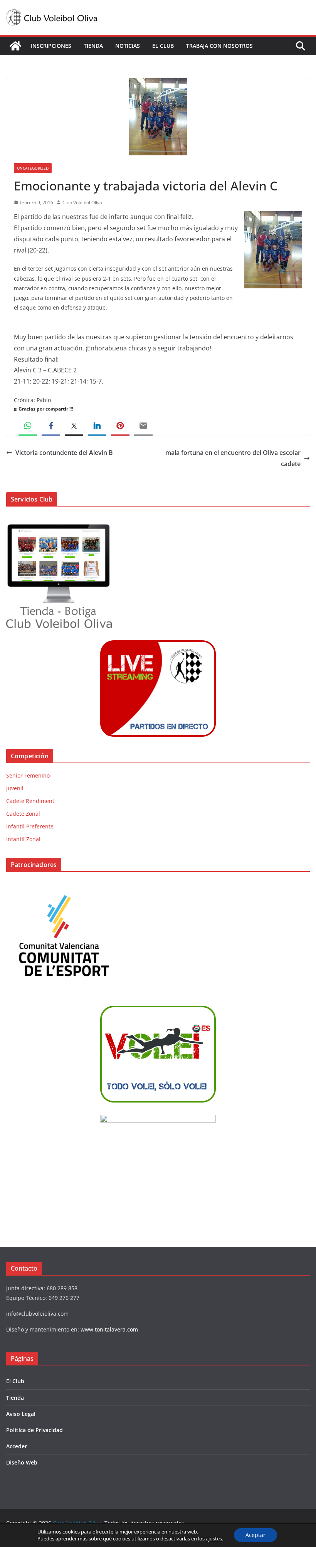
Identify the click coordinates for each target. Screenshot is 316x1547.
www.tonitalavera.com (109, 1329)
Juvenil (15, 788)
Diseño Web (21, 1462)
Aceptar (255, 1535)
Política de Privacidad (34, 1430)
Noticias (127, 45)
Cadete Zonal (23, 813)
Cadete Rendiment (30, 801)
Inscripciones (51, 45)
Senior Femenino (28, 775)
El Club (163, 45)
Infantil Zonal (23, 839)
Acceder (16, 1446)
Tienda (93, 45)
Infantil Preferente (30, 826)
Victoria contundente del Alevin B (64, 452)
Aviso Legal (20, 1413)
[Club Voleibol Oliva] (15, 46)
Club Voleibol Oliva (82, 202)
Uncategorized (33, 168)
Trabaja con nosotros (219, 45)
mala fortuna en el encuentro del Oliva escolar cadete (233, 458)
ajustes (214, 1538)
